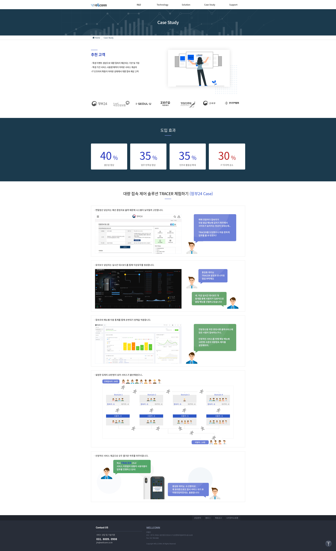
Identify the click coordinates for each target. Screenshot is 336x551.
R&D (139, 4)
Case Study (209, 4)
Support (233, 4)
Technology (162, 4)
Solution (186, 4)
